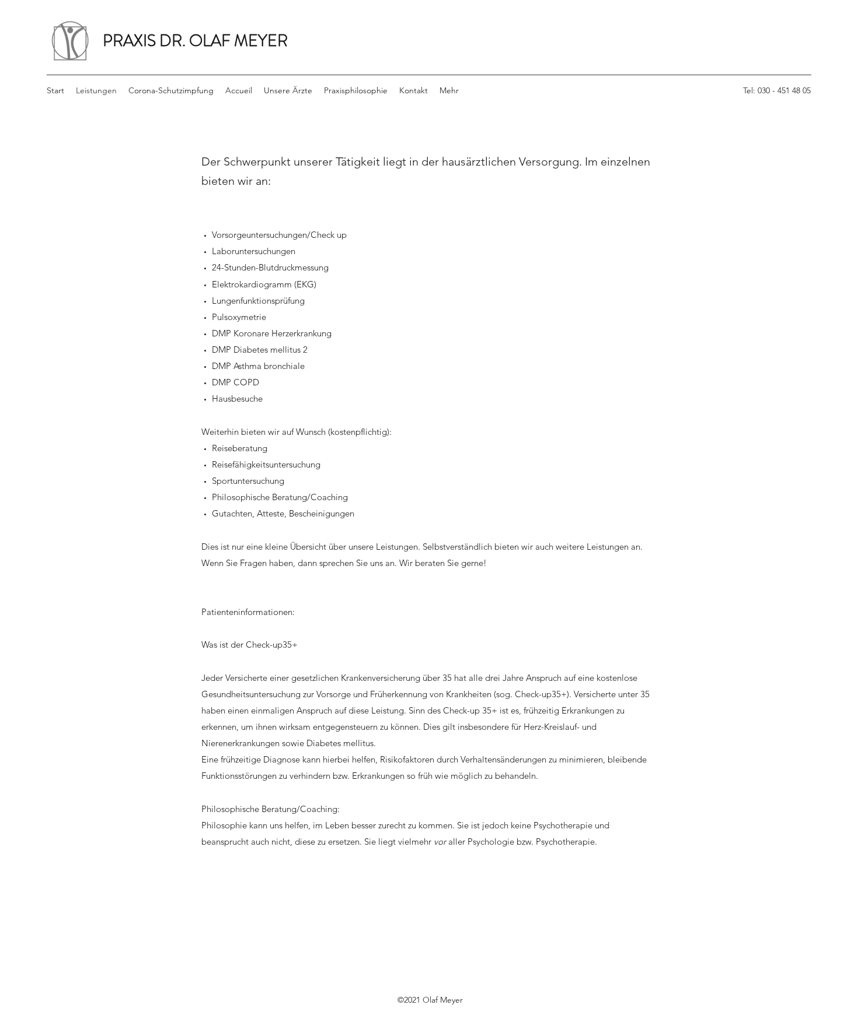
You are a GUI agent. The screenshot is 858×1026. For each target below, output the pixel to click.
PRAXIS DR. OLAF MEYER (195, 40)
